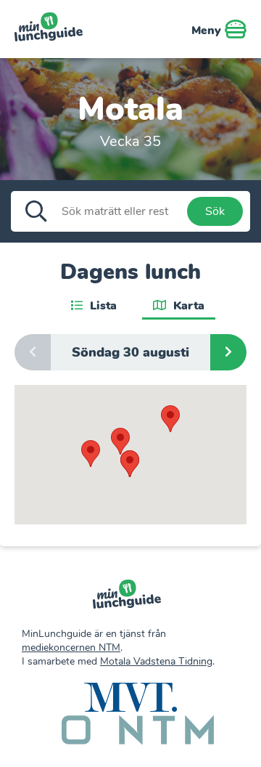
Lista (101, 306)
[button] (170, 418)
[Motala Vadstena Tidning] (131, 699)
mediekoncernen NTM (71, 647)
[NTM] (138, 731)
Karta (187, 306)
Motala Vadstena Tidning (156, 661)
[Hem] (127, 596)
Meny (208, 30)
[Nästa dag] (228, 352)
